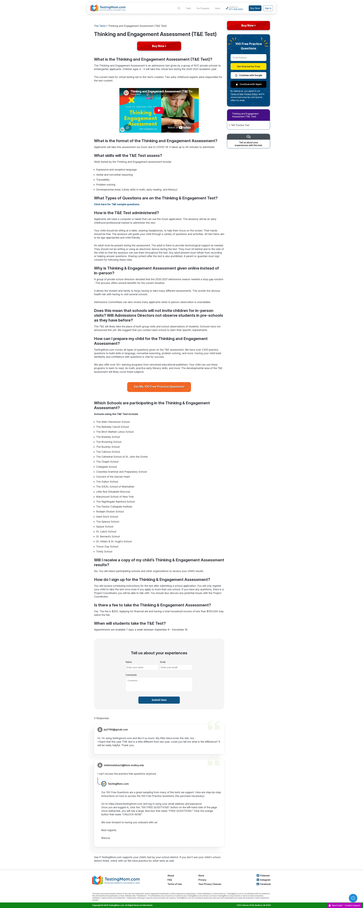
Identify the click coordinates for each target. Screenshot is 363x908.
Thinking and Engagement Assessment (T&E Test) (245, 115)
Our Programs (203, 8)
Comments (131, 674)
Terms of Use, (237, 94)
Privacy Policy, (251, 94)
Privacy (202, 879)
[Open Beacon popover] (353, 898)
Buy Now (255, 8)
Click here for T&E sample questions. (117, 204)
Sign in (268, 8)
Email (162, 662)
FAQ (169, 879)
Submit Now (159, 700)
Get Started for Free (248, 66)
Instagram (265, 879)
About (170, 875)
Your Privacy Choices (209, 884)
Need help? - (346, 905)
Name (129, 662)
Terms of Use (174, 884)
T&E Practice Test (240, 125)
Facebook (265, 884)
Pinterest (265, 875)
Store (217, 8)
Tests (188, 8)
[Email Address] (248, 57)
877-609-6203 (236, 9)
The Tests (99, 25)
